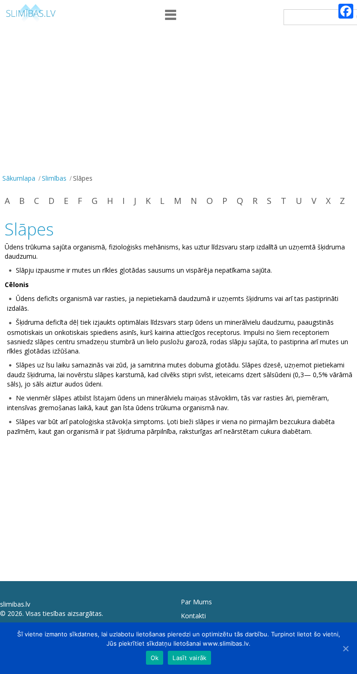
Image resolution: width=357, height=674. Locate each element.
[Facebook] (346, 11)
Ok (155, 657)
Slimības (54, 178)
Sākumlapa (18, 178)
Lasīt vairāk (189, 657)
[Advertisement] (178, 102)
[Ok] (345, 648)
